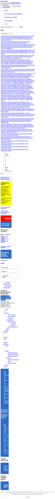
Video (6, 345)
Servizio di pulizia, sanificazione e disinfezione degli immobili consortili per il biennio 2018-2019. (16, 134)
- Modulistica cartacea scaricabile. (5, 247)
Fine (6, 169)
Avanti (6, 167)
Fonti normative (12, 316)
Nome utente (5, 267)
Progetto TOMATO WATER (6, 486)
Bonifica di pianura (12, 352)
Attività (6, 351)
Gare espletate (8, 20)
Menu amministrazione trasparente (14, 13)
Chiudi (27, 496)
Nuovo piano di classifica (6, 224)
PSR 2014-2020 (4, 413)
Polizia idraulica (12, 363)
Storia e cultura (12, 314)
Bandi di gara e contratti (11, 17)
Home (6, 10)
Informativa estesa (27, 498)
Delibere (13, 325)
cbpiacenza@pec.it (16, 3)
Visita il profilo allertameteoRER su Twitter (6, 298)
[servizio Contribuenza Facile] (4, 260)
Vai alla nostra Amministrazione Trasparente (5, 212)
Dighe (9, 361)
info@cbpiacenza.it (16, 2)
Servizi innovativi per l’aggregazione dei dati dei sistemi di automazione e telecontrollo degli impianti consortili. (15, 42)
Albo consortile (11, 321)
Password (4, 271)
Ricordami (6, 275)
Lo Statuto (13, 323)
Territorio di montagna (13, 359)
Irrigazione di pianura (13, 354)
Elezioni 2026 (10, 218)
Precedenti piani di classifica (5, 254)
